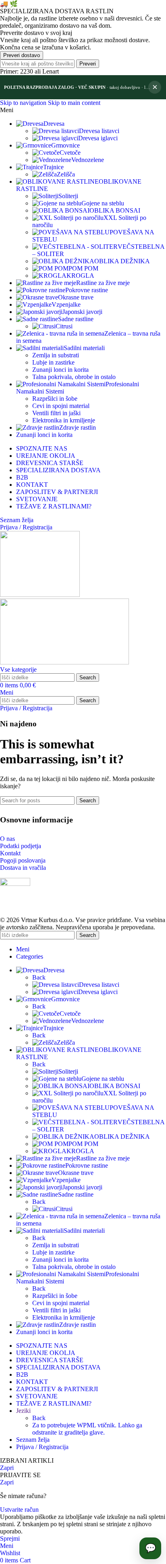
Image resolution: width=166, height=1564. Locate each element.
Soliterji (68, 196)
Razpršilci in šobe (54, 398)
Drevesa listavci (99, 130)
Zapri (7, 1467)
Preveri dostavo (21, 55)
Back (39, 977)
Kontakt (10, 853)
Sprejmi (10, 1538)
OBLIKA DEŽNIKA (122, 261)
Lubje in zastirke (53, 362)
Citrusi (64, 326)
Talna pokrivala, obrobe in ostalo (74, 376)
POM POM (83, 268)
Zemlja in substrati (55, 355)
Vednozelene (87, 159)
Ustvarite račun (19, 1509)
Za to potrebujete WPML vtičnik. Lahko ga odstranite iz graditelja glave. (87, 1429)
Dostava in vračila (23, 867)
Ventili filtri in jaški (56, 413)
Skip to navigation (24, 102)
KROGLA (80, 275)
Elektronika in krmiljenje (63, 420)
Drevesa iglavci (98, 138)
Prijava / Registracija (42, 1446)
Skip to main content (74, 102)
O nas (7, 838)
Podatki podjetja (20, 845)
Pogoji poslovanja (23, 860)
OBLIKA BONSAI (114, 210)
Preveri (87, 64)
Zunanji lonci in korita (60, 369)
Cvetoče (70, 152)
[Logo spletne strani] (40, 594)
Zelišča (66, 174)
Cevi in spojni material (60, 405)
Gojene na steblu (102, 203)
